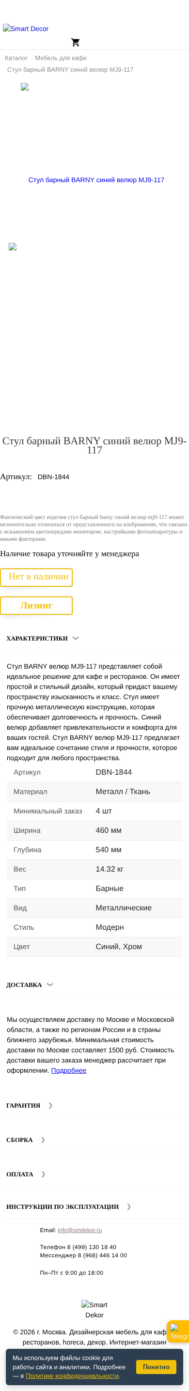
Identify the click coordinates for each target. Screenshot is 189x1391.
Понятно (156, 1367)
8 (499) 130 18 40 (92, 1247)
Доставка (24, 984)
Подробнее (69, 1070)
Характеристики (37, 638)
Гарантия (23, 1105)
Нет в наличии (38, 576)
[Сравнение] (178, 94)
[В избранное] (164, 94)
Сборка (19, 1139)
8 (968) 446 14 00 (102, 1255)
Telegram (178, 1331)
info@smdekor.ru (80, 1230)
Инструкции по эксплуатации (62, 1206)
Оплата (19, 1174)
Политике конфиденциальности (72, 1375)
